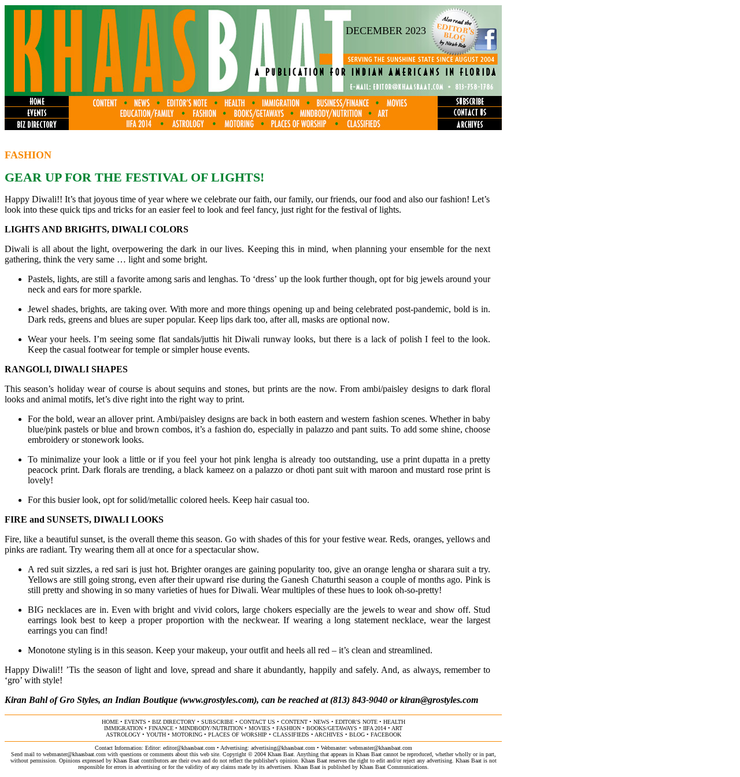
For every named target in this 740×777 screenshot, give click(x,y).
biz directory (173, 722)
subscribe (217, 722)
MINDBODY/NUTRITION (211, 728)
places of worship (237, 734)
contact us (257, 722)
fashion (288, 728)
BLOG (357, 734)
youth (156, 734)
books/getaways (331, 728)
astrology (123, 734)
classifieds (291, 734)
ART (396, 728)
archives (328, 734)
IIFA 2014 (374, 728)
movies (260, 728)
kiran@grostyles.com (439, 700)
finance (161, 728)
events (135, 722)
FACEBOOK (386, 734)
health (394, 722)
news (321, 722)
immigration (123, 728)
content (294, 722)
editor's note (356, 722)
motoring (187, 734)
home (110, 722)
